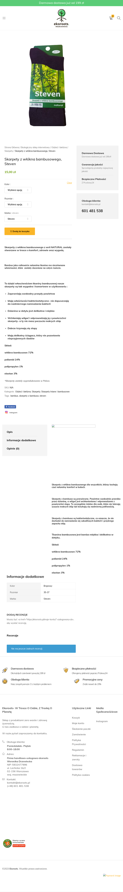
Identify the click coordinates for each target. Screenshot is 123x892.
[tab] (22, 432)
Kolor (7, 184)
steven (43, 395)
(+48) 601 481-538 (18, 785)
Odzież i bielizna (23, 391)
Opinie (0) (13, 448)
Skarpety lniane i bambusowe (55, 391)
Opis (10, 432)
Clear (69, 183)
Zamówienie (79, 734)
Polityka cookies (81, 774)
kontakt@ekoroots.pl (18, 782)
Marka (11, 213)
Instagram (102, 721)
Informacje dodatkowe (21, 440)
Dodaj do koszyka (21, 231)
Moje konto (78, 723)
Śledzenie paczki (81, 728)
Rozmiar (9, 198)
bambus (14, 395)
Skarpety (36, 391)
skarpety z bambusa (29, 395)
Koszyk (76, 717)
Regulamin (78, 749)
